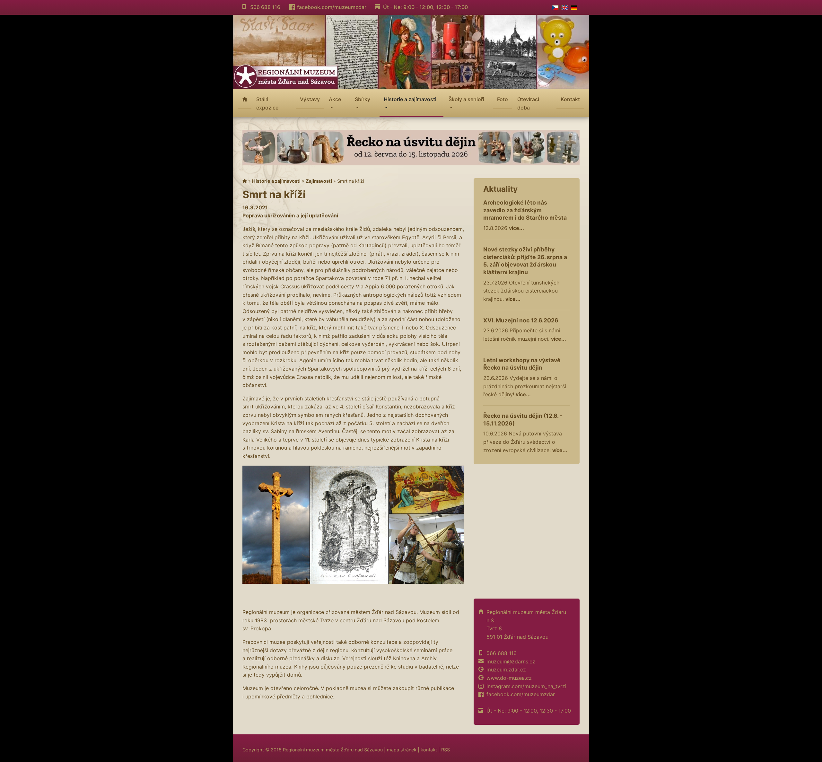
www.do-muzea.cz (509, 678)
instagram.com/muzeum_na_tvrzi (526, 686)
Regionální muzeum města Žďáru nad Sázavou (333, 749)
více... (516, 228)
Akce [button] (335, 99)
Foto (502, 99)
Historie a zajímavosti (276, 181)
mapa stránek (401, 749)
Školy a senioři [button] (466, 99)
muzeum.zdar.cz (506, 669)
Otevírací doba (528, 103)
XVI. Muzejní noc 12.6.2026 (520, 320)
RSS (445, 749)
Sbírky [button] (362, 99)
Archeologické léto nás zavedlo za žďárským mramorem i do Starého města (525, 210)
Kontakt (570, 99)
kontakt (429, 749)
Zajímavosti (319, 181)
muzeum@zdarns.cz (510, 661)
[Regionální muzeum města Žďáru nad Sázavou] (411, 51)
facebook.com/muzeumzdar (331, 7)
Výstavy (310, 99)
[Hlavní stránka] (244, 181)
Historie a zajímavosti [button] (410, 99)
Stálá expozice (267, 103)
